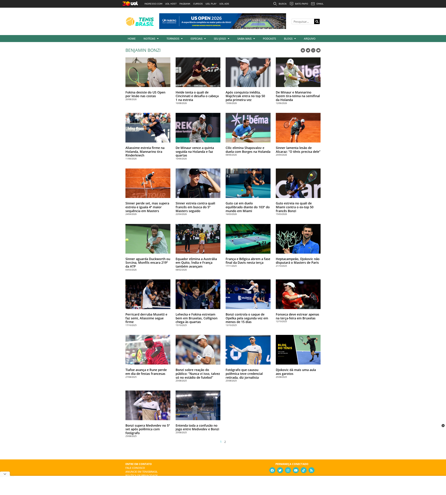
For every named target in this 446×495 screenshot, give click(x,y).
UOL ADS (224, 3)
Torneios (173, 38)
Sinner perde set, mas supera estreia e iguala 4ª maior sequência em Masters (147, 207)
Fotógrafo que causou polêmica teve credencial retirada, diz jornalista (244, 373)
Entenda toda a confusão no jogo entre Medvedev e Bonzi (197, 427)
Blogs (288, 38)
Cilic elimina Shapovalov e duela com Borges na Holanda (248, 150)
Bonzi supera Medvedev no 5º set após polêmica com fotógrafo (147, 429)
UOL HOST (171, 3)
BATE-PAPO (301, 3)
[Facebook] (272, 470)
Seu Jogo (220, 38)
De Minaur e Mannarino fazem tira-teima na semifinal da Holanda (298, 96)
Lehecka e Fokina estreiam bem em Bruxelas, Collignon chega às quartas (196, 318)
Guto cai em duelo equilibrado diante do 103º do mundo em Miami (248, 207)
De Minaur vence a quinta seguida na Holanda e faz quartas (195, 151)
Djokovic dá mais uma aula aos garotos (296, 372)
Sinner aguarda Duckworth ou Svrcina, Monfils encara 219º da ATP (147, 262)
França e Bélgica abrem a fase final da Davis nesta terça (248, 261)
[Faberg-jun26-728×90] (222, 28)
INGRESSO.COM (153, 3)
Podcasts (269, 38)
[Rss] (311, 470)
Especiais (196, 38)
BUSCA (283, 3)
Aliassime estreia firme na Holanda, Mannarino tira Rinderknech (144, 151)
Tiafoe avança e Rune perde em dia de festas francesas (146, 372)
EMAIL (320, 3)
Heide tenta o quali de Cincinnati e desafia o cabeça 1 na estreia (197, 96)
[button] (303, 50)
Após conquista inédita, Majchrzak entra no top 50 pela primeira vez (245, 96)
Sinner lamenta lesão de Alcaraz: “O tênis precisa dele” (298, 150)
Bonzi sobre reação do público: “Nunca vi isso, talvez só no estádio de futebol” (198, 373)
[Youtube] (296, 470)
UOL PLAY (211, 3)
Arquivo (310, 38)
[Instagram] (288, 470)
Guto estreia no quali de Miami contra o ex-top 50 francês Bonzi (294, 207)
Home (132, 38)
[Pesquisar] (317, 21)
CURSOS (198, 3)
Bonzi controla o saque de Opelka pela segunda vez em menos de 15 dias (247, 318)
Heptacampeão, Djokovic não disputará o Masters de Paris (298, 261)
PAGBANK (184, 3)
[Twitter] (280, 470)
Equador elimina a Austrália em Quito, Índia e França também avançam (196, 262)
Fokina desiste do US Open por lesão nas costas (145, 94)
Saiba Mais (244, 38)
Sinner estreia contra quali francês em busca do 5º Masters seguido (195, 207)
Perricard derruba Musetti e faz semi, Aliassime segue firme (146, 318)
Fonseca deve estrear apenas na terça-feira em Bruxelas (297, 316)
